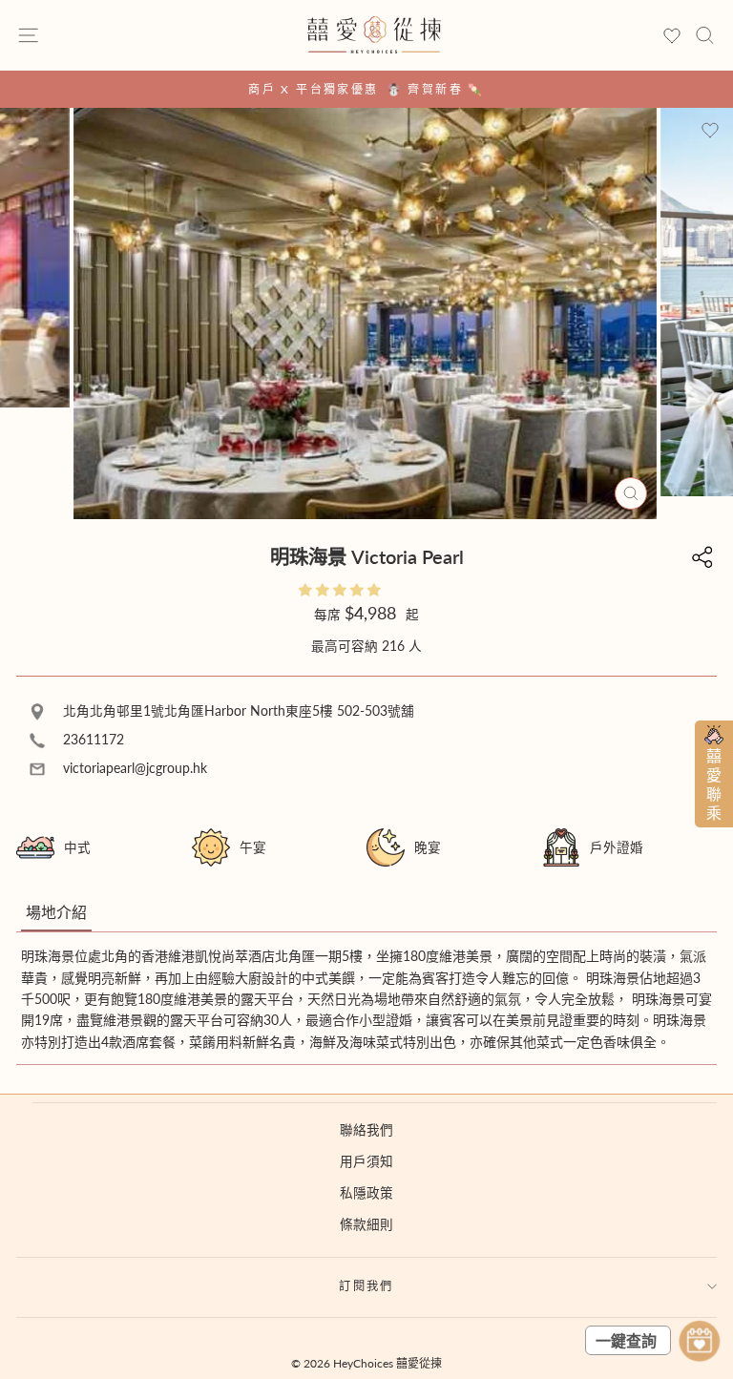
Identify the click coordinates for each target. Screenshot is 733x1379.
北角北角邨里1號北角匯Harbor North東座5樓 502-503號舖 (236, 711)
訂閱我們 (366, 1286)
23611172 (91, 739)
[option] (366, 89)
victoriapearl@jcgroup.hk (133, 768)
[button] (342, 589)
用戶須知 (366, 1161)
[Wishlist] (671, 36)
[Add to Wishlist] (710, 131)
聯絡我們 (366, 1130)
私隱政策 (366, 1193)
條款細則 (366, 1224)
